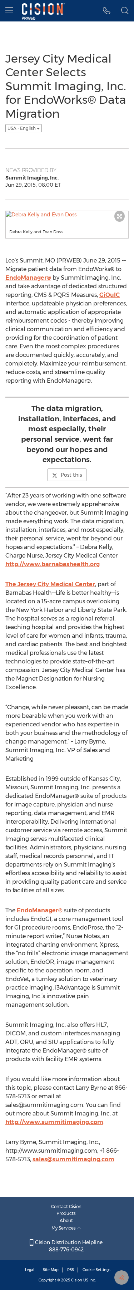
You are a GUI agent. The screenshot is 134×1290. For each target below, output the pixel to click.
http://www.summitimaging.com (54, 1122)
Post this (71, 475)
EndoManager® (28, 277)
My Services (64, 1228)
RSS (70, 1269)
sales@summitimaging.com (73, 1159)
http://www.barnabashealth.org (52, 564)
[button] (107, 10)
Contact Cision (66, 1206)
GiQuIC (109, 294)
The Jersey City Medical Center (50, 584)
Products (66, 1213)
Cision (76, 1280)
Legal (29, 1269)
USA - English (22, 128)
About (66, 1220)
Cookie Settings (96, 1269)
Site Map (51, 1269)
